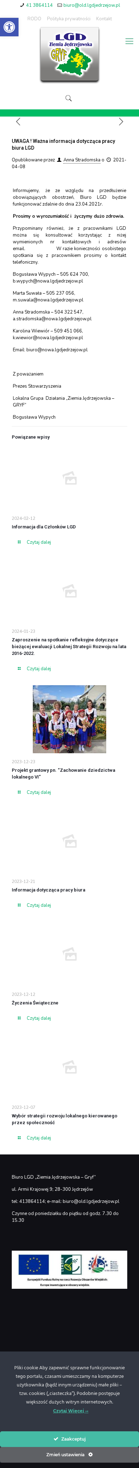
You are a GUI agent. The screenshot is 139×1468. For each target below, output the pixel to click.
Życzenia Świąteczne (35, 1003)
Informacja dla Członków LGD (44, 526)
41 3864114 (39, 5)
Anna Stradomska (82, 160)
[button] (9, 27)
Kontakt (104, 19)
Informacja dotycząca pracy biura (48, 890)
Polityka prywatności (69, 19)
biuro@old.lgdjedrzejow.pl (91, 5)
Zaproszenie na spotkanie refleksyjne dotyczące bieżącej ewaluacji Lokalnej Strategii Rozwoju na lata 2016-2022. (69, 646)
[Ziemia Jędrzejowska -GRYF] (69, 55)
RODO (34, 19)
